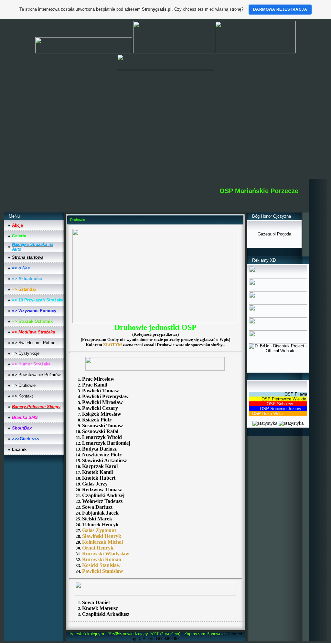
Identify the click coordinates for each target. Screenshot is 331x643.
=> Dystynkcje (25, 353)
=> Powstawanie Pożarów (36, 374)
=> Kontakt (22, 396)
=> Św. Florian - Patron (33, 342)
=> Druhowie (24, 385)
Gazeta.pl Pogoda (274, 234)
